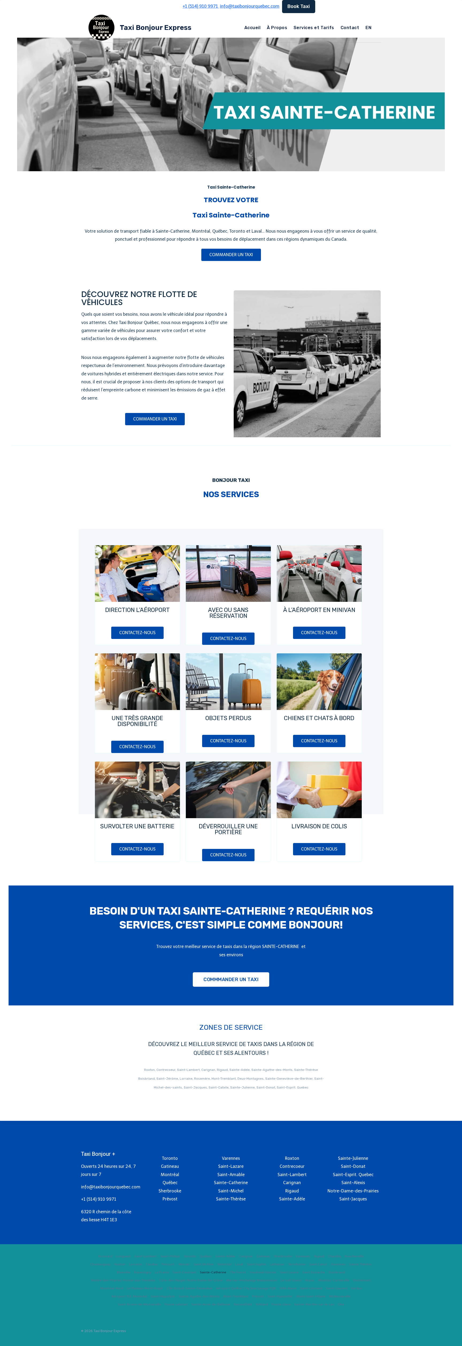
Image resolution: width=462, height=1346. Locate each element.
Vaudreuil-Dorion (263, 1272)
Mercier (184, 1264)
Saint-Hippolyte (163, 1296)
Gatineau (263, 1256)
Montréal (224, 1264)
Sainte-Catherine (213, 1272)
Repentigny (142, 1272)
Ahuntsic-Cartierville (333, 1280)
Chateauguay (100, 1264)
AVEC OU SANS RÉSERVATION (228, 612)
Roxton (119, 1264)
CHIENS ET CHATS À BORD (319, 718)
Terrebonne (297, 1264)
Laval (239, 1264)
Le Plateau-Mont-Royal (145, 1288)
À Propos (277, 27)
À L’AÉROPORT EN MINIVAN (319, 610)
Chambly (334, 1256)
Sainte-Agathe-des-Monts (199, 1296)
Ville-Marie (288, 1288)
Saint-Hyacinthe (280, 1296)
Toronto (190, 1256)
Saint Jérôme (204, 1264)
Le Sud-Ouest (291, 1280)
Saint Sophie (256, 1264)
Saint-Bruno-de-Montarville (139, 1304)
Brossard (105, 1256)
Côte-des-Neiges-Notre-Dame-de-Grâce (190, 1280)
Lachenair (277, 1264)
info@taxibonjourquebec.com (249, 6)
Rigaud (319, 1256)
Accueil (252, 27)
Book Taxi (298, 6)
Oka (341, 1304)
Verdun (356, 1288)
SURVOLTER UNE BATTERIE (137, 826)
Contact (350, 27)
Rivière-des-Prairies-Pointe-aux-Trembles (123, 1280)
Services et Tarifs (314, 27)
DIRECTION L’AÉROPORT (137, 610)
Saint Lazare (289, 1272)
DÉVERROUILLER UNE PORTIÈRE (228, 829)
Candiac (152, 1264)
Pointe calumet (176, 1304)
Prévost (258, 1296)
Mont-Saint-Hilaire (310, 1296)
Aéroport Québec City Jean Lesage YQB (246, 1288)
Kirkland (262, 1304)
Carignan (246, 1256)
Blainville (123, 1272)
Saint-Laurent (336, 1288)
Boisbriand (337, 1272)
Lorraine (135, 1264)
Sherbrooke (283, 1256)
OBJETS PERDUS (228, 718)
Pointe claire (281, 1304)
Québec (205, 1256)
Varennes (303, 1256)
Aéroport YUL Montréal (129, 1296)
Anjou (309, 1280)
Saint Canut (318, 1264)
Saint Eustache (313, 1272)
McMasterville (340, 1296)
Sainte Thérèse (360, 1264)
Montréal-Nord (111, 1288)
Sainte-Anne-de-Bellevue (210, 1304)
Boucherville (354, 1256)
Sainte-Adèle (225, 1256)
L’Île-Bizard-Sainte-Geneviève (189, 1288)
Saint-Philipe (170, 1256)
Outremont (362, 1280)
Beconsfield (243, 1304)
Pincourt (167, 1264)
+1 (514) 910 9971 (98, 1199)
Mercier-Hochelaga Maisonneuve (251, 1280)
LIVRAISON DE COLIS (319, 826)
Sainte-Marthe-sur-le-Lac (314, 1304)
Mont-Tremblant (235, 1296)
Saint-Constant (184, 1272)
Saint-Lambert (145, 1256)
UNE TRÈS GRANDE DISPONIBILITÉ (137, 721)
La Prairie (162, 1272)
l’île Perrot (238, 1272)
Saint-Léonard (311, 1288)
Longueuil (123, 1256)
